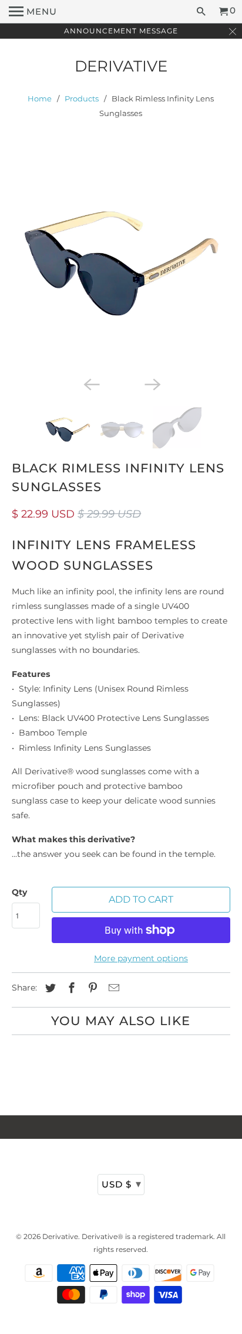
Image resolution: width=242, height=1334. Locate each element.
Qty (19, 892)
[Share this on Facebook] (69, 988)
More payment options (141, 958)
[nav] (33, 11)
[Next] (151, 383)
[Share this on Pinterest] (91, 988)
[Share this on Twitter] (48, 988)
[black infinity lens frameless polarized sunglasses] (121, 264)
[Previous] (90, 383)
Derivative (121, 66)
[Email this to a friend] (112, 988)
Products (82, 98)
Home (40, 98)
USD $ (122, 1184)
